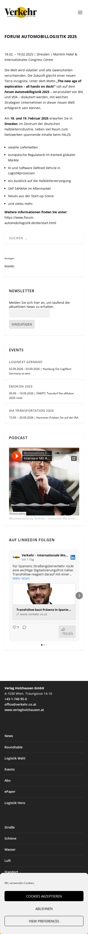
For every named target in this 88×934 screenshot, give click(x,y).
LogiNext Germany (26, 362)
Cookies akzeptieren (44, 896)
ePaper (10, 791)
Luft (8, 860)
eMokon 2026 (21, 386)
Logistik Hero (15, 803)
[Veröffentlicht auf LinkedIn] (73, 557)
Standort (11, 872)
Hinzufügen (22, 324)
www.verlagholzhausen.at (24, 710)
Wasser (10, 849)
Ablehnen (44, 908)
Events (10, 769)
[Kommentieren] (23, 631)
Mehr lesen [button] (21, 578)
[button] (9, 595)
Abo (8, 780)
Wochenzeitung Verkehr (27, 518)
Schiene (10, 838)
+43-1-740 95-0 (16, 699)
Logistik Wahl (15, 758)
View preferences (44, 921)
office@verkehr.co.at (20, 704)
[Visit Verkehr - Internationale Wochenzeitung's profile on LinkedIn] (17, 557)
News (9, 736)
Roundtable (14, 747)
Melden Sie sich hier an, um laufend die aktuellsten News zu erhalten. (39, 305)
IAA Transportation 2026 (31, 410)
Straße (10, 827)
